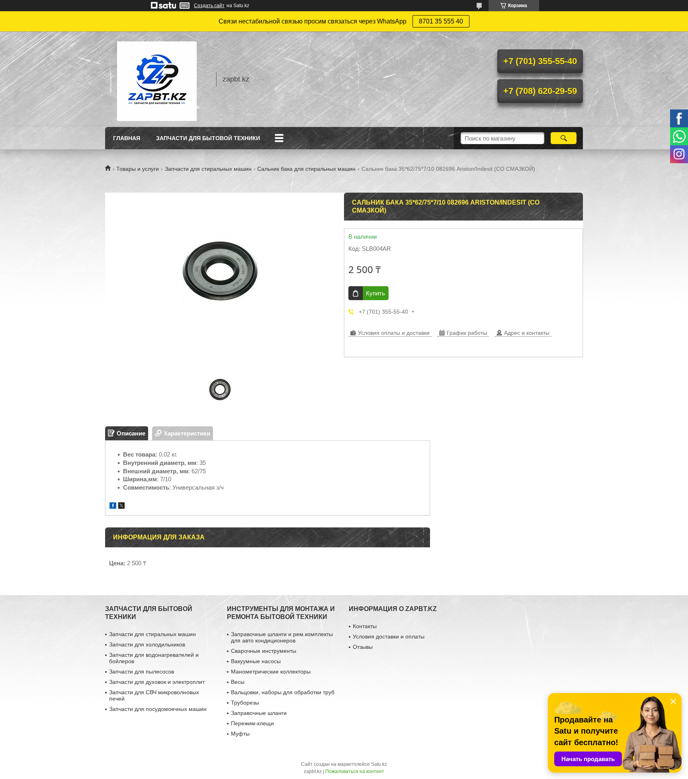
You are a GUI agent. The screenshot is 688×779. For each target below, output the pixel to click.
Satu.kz (379, 764)
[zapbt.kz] (157, 79)
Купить (375, 293)
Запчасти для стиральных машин (208, 169)
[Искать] (564, 138)
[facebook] (112, 506)
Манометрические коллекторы (271, 671)
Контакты (365, 626)
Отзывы (363, 647)
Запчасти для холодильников (147, 644)
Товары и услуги (137, 169)
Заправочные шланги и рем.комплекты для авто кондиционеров (282, 637)
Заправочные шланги (259, 713)
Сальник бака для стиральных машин (306, 169)
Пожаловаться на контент (354, 771)
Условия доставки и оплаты (388, 636)
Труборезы (245, 702)
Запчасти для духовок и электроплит (157, 682)
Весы (237, 682)
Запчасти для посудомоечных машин (158, 709)
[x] (121, 506)
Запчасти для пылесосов (141, 671)
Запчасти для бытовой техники (208, 138)
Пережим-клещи (252, 723)
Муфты (240, 733)
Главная (126, 138)
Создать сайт (209, 5)
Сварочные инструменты (263, 651)
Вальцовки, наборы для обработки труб (282, 692)
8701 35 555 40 (441, 21)
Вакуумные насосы (256, 661)
